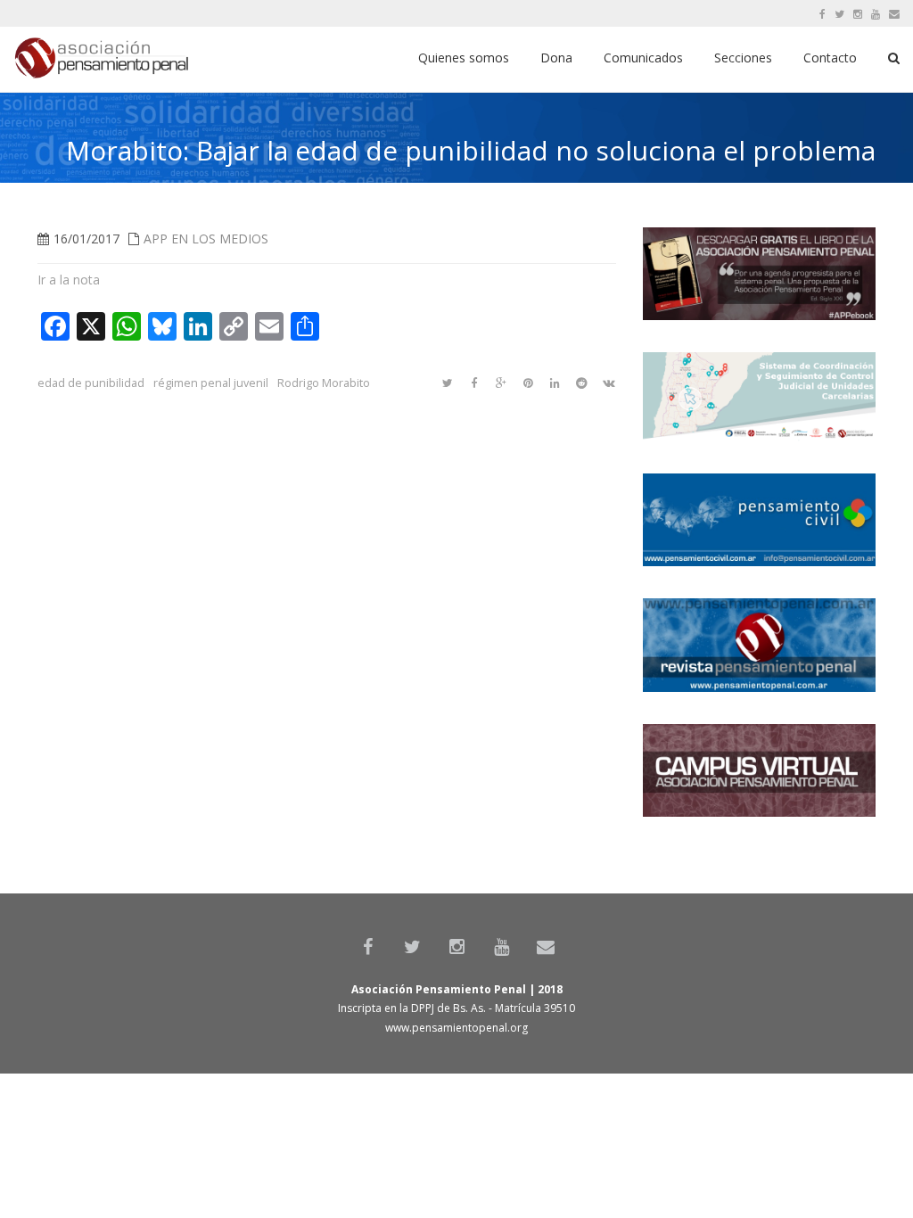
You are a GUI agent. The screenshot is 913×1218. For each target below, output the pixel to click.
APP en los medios (206, 238)
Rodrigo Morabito (323, 383)
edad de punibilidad (90, 383)
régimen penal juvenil (210, 383)
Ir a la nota (68, 279)
